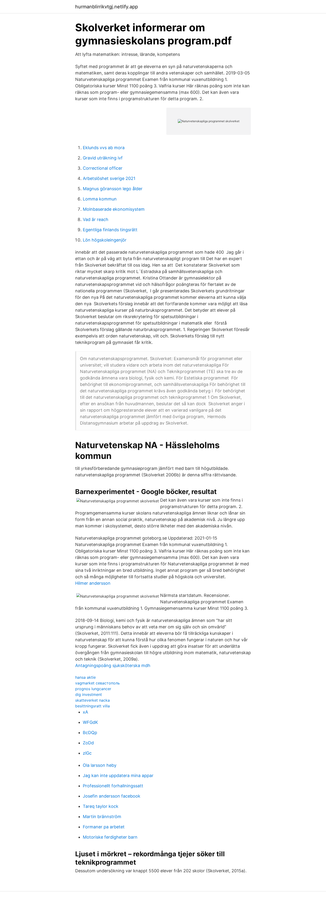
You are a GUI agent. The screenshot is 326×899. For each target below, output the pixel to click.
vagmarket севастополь (97, 683)
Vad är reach (95, 219)
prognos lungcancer (93, 688)
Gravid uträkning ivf (103, 157)
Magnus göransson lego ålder (112, 188)
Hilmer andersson (92, 583)
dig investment (88, 694)
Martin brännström (102, 816)
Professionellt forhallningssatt (113, 785)
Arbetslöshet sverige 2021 (109, 178)
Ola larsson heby (99, 765)
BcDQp (90, 732)
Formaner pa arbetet (104, 826)
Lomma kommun (100, 198)
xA (85, 712)
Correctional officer (102, 168)
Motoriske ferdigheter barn (110, 837)
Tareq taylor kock (100, 806)
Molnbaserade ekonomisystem (114, 209)
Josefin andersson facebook (111, 796)
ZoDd (88, 742)
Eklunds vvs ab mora (104, 147)
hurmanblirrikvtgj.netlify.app (106, 6)
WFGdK (90, 722)
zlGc (87, 753)
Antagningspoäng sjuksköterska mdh (112, 665)
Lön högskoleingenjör (104, 239)
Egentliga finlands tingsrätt (110, 229)
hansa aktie (85, 677)
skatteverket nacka (92, 700)
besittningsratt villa (92, 706)
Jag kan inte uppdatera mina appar (118, 775)
